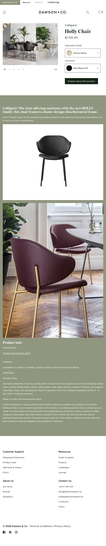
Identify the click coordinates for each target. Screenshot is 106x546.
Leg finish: (70, 60)
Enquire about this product (81, 81)
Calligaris (71, 25)
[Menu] (4, 12)
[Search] (88, 12)
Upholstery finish (73, 45)
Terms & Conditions (41, 526)
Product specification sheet (16, 353)
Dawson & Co (19, 526)
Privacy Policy (62, 526)
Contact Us (65, 480)
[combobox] (82, 53)
